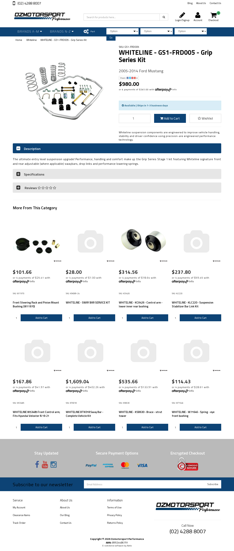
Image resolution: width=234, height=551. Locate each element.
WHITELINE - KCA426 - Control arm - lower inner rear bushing (141, 304)
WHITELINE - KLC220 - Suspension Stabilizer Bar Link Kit (192, 304)
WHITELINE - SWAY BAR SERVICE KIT (88, 302)
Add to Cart (171, 118)
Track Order (19, 523)
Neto (129, 545)
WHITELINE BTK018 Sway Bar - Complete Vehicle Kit (84, 414)
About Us (201, 3)
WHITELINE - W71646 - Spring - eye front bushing (193, 414)
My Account (19, 507)
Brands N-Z (61, 31)
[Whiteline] (57, 261)
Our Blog (64, 515)
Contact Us (215, 3)
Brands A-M (28, 31)
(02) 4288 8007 (29, 3)
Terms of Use (114, 507)
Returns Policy (115, 523)
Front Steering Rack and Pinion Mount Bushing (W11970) (36, 304)
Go (111, 37)
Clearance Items (21, 515)
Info (174, 89)
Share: (123, 78)
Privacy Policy (114, 515)
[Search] (164, 17)
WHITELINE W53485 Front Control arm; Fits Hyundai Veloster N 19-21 (36, 414)
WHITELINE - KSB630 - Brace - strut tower (140, 414)
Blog (190, 3)
